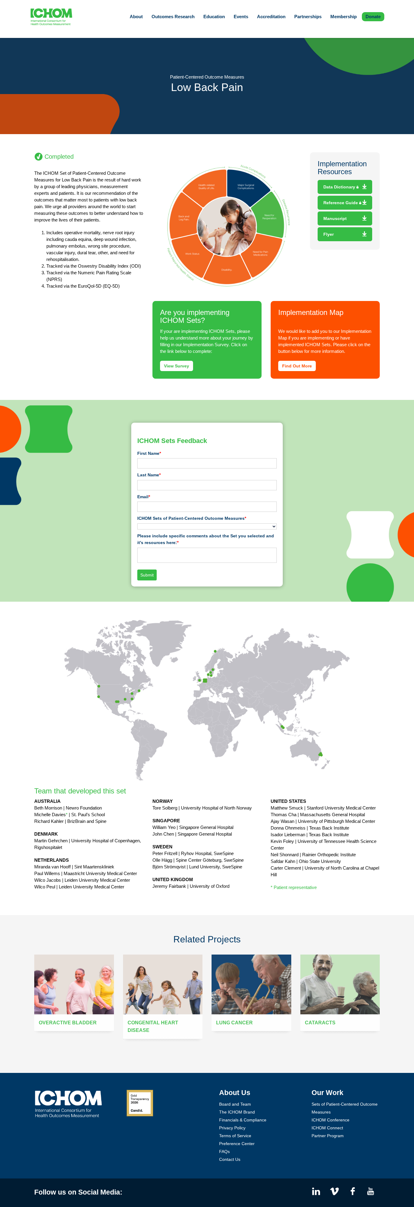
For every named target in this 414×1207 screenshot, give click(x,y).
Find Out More (297, 365)
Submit (147, 575)
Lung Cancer (234, 1022)
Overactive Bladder (68, 1022)
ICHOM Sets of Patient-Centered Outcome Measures (191, 518)
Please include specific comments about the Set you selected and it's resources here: (205, 539)
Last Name (149, 474)
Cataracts (320, 1022)
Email (143, 496)
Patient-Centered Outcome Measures (207, 76)
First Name (149, 453)
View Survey (176, 365)
